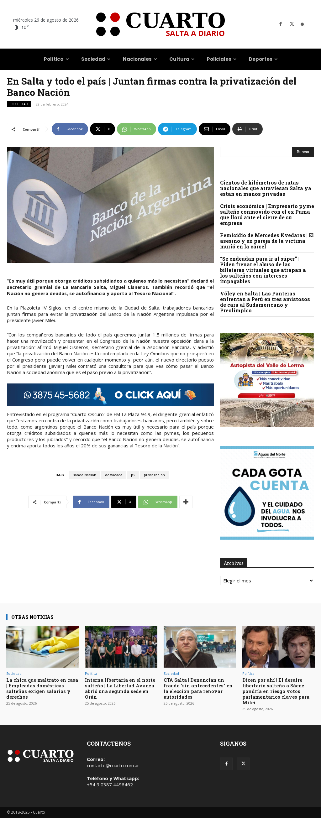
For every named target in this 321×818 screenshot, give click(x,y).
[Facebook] (280, 24)
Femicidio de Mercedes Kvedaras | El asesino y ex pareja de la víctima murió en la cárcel (267, 241)
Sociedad (19, 104)
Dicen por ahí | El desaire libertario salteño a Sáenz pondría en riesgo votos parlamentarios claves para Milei (275, 691)
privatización (154, 475)
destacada (113, 475)
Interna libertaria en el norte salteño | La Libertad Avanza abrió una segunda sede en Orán (120, 688)
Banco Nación (84, 475)
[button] (302, 24)
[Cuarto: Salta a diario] (160, 24)
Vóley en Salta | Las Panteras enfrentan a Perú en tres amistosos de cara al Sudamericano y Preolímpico (265, 302)
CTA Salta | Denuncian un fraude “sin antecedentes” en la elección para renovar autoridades (198, 688)
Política (91, 673)
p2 (133, 475)
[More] (185, 502)
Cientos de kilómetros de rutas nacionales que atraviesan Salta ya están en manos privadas (265, 188)
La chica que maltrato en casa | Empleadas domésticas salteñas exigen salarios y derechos (42, 688)
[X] (292, 24)
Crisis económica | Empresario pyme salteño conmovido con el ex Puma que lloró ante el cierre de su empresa (267, 214)
